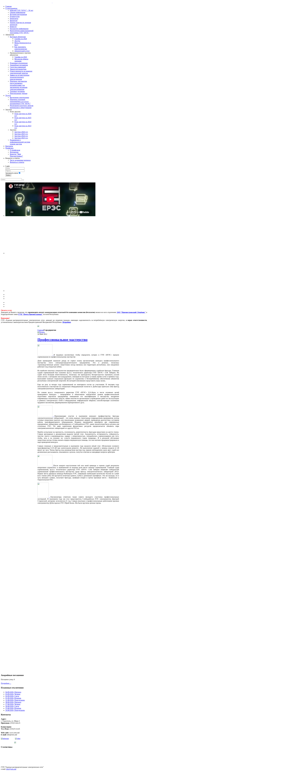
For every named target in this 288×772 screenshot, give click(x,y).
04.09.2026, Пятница (13, 692)
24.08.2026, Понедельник (15, 710)
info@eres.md (11, 769)
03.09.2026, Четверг (12, 694)
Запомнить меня (11, 173)
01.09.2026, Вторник (13, 698)
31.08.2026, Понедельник (15, 700)
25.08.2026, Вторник (13, 708)
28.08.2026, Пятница (13, 702)
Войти (8, 175)
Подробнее (66, 322)
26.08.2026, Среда (12, 706)
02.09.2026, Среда (12, 696)
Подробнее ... (6, 683)
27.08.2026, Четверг (12, 704)
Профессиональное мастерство (62, 340)
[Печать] (41, 332)
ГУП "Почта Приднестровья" (30, 314)
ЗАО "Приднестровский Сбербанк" (131, 312)
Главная (40, 330)
